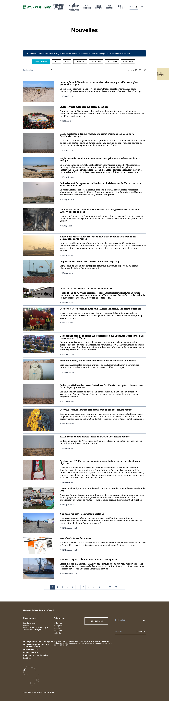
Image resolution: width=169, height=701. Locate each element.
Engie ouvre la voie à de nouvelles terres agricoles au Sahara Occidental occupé (101, 159)
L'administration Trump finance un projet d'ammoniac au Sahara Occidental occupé (97, 135)
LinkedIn (57, 633)
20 (136, 70)
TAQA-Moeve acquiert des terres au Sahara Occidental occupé (95, 436)
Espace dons (121, 7)
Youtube (57, 628)
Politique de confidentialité (35, 655)
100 (144, 70)
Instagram (58, 625)
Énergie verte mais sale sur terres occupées (84, 106)
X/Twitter (58, 623)
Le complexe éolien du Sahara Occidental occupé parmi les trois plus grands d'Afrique (99, 83)
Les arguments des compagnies (38, 641)
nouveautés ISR (30, 649)
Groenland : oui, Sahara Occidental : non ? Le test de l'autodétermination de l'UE (102, 489)
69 (116, 587)
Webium (51, 692)
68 (110, 587)
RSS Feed (27, 658)
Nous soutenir (160, 74)
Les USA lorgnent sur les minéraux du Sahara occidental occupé (96, 409)
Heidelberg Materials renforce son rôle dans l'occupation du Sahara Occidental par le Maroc (98, 237)
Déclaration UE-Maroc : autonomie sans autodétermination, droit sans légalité (100, 462)
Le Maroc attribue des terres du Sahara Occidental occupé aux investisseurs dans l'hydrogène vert (102, 386)
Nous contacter (110, 7)
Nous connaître (87, 7)
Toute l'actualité (41, 61)
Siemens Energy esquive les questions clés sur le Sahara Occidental (98, 360)
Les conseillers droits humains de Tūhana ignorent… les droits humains (100, 308)
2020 (67, 61)
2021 (56, 61)
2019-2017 (80, 61)
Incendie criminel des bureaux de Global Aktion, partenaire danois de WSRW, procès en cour (99, 210)
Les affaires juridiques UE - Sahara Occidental (86, 288)
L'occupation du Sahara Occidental (58, 7)
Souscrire (141, 632)
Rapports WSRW (30, 652)
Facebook (58, 630)
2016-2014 (96, 61)
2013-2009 (112, 61)
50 (140, 70)
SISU (31, 692)
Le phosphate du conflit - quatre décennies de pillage (90, 261)
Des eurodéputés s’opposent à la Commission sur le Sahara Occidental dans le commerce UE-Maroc (102, 336)
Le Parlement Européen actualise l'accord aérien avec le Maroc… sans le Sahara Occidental (100, 184)
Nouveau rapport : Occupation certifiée (82, 513)
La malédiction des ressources (74, 7)
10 (99, 587)
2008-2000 (128, 61)
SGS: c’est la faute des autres (75, 538)
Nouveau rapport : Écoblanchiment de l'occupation (89, 559)
